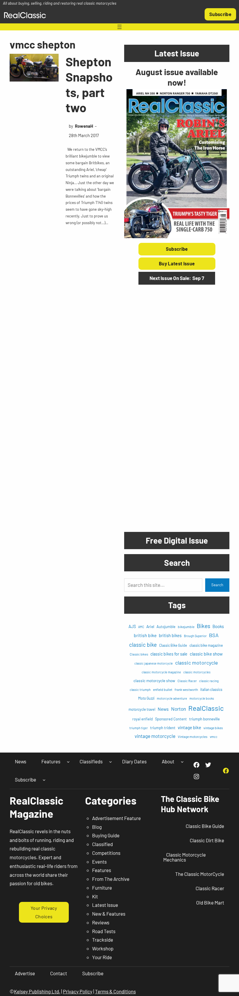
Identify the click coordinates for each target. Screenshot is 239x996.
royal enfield (142, 719)
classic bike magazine (206, 645)
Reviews (100, 922)
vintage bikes (213, 728)
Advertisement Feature (116, 818)
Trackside (102, 940)
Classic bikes (139, 654)
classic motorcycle (196, 662)
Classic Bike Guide (173, 645)
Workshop (102, 948)
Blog (97, 827)
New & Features (108, 914)
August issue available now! (177, 77)
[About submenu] (182, 761)
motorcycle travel (142, 709)
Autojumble (166, 626)
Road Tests (103, 931)
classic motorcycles (196, 672)
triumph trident (162, 727)
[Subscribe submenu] (44, 779)
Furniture (102, 887)
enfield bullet (162, 689)
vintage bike (189, 727)
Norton (178, 709)
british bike (145, 635)
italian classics (211, 689)
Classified (102, 844)
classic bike (143, 644)
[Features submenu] (68, 761)
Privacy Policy (77, 991)
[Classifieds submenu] (110, 761)
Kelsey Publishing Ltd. (37, 991)
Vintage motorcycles (193, 736)
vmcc (213, 737)
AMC (141, 627)
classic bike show (206, 653)
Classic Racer (187, 681)
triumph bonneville (204, 719)
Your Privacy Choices (44, 912)
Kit (95, 896)
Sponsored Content (171, 719)
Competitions (106, 853)
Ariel (150, 626)
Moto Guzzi (146, 698)
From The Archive (110, 879)
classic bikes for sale (168, 653)
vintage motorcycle (155, 736)
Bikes (203, 625)
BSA (214, 635)
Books (218, 626)
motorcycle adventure (172, 698)
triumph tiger (138, 728)
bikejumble (186, 627)
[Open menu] (119, 26)
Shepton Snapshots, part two (89, 84)
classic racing (209, 681)
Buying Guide (105, 835)
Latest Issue (105, 905)
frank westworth (186, 689)
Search (217, 584)
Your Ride (102, 957)
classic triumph (140, 689)
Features (101, 870)
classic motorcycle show (154, 680)
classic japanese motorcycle (153, 663)
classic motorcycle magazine (161, 672)
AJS (132, 626)
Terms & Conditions (115, 991)
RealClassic (206, 708)
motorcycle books (201, 698)
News (163, 709)
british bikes (170, 635)
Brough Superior (195, 636)
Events (99, 861)
